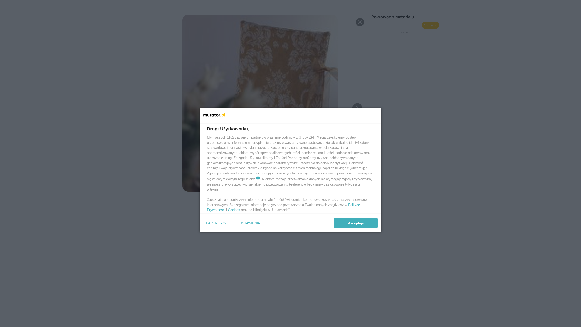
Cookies (234, 210)
